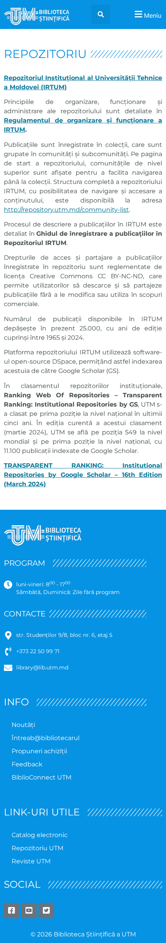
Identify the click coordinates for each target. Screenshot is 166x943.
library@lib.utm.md (42, 667)
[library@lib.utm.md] (8, 668)
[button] (147, 14)
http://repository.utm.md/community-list (66, 209)
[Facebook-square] (11, 910)
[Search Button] (100, 14)
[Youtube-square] (29, 910)
